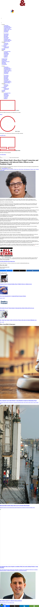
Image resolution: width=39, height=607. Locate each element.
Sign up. (1, 114)
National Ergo (6, 47)
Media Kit (5, 98)
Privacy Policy (6, 54)
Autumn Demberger (4, 168)
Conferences (4, 45)
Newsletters (6, 52)
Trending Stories (4, 58)
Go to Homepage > (3, 604)
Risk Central (6, 35)
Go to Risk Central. (2, 135)
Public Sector (16, 169)
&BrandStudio (6, 53)
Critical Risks (6, 25)
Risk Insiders (6, 72)
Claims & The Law (7, 28)
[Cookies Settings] (1, 605)
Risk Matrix (6, 36)
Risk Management (7, 26)
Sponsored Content (7, 39)
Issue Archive (6, 85)
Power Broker (6, 33)
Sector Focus (6, 31)
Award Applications (7, 51)
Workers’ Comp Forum (7, 29)
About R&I (6, 55)
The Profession (4, 64)
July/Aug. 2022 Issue (10, 169)
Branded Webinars (7, 41)
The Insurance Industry (7, 27)
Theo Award (6, 38)
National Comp (6, 30)
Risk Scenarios (6, 37)
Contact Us (6, 97)
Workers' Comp (32, 169)
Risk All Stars (6, 34)
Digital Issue (6, 43)
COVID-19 (4, 169)
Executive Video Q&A (7, 40)
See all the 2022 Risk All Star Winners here (7, 261)
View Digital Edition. (3, 154)
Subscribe (5, 44)
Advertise (3, 48)
